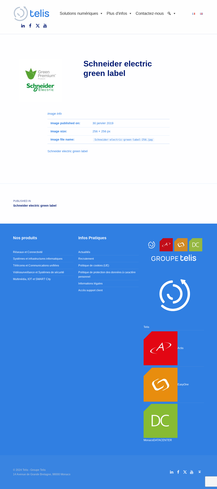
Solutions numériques (79, 13)
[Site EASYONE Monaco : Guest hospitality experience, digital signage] (160, 384)
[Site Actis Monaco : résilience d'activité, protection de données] (160, 348)
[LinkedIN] (23, 25)
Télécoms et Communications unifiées (36, 265)
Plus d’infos (117, 13)
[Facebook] (30, 25)
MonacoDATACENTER (158, 440)
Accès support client (90, 290)
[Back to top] (199, 472)
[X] (38, 25)
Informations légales (90, 283)
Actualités (84, 252)
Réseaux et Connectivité (28, 252)
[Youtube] (45, 25)
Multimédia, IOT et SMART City (32, 279)
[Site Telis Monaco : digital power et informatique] (174, 294)
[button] (171, 13)
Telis (146, 326)
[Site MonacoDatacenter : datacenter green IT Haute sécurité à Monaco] (160, 420)
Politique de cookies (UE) (93, 265)
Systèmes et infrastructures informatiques (37, 258)
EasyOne (183, 384)
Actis (180, 348)
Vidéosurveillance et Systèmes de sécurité (38, 272)
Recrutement (86, 258)
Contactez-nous (150, 13)
